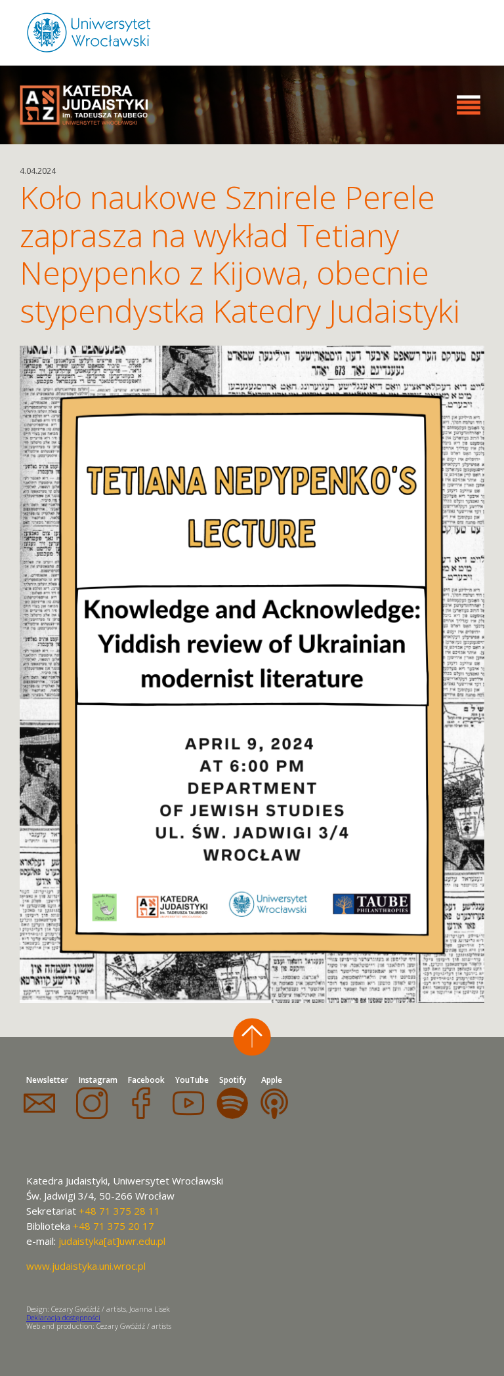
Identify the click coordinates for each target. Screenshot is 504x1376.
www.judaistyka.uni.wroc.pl (86, 1265)
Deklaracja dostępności (63, 1317)
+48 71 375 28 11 (119, 1210)
